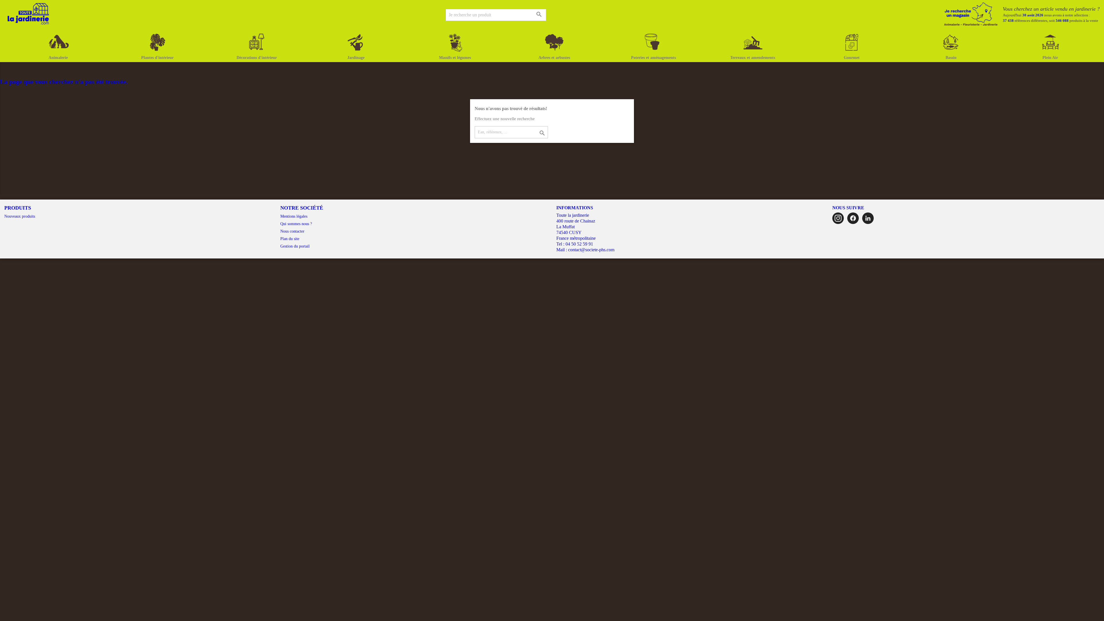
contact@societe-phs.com (591, 249)
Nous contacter (292, 231)
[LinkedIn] (868, 218)
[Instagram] (838, 218)
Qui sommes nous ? (296, 224)
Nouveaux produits (19, 216)
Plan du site (289, 239)
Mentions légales (293, 216)
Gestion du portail (295, 246)
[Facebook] (853, 218)
